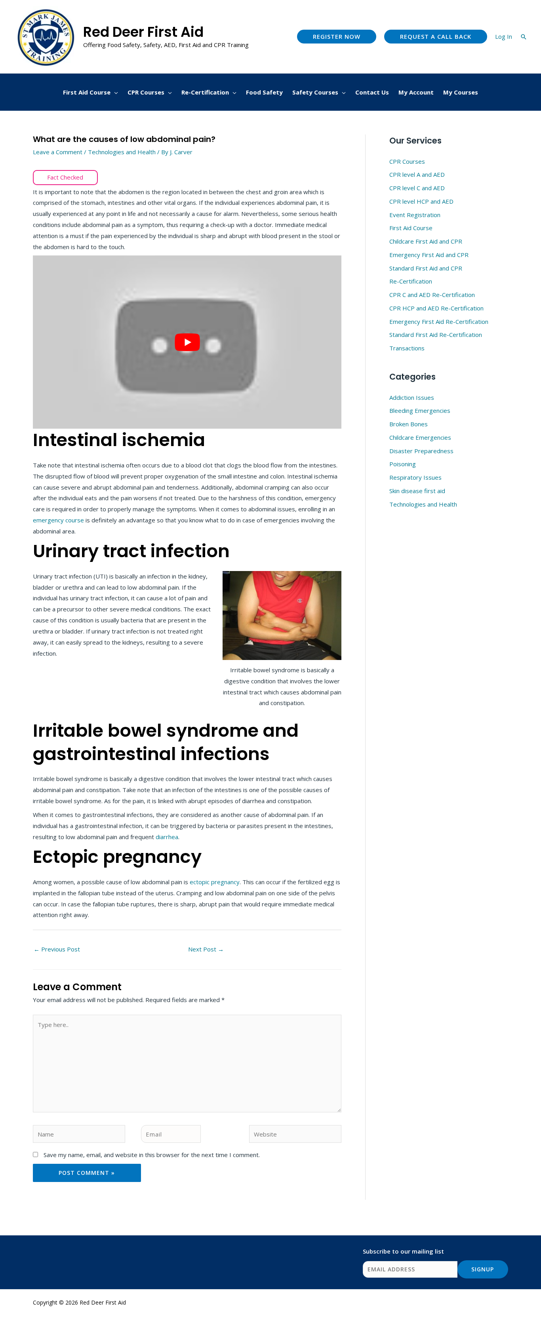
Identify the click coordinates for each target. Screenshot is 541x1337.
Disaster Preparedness (421, 451)
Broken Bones (408, 424)
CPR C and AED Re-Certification (432, 295)
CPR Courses (407, 161)
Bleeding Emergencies (419, 410)
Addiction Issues (411, 397)
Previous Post (57, 949)
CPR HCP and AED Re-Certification (436, 308)
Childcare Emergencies (420, 437)
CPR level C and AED (417, 188)
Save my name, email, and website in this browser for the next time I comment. (152, 1155)
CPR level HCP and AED (421, 201)
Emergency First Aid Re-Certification (438, 321)
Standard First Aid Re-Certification (435, 335)
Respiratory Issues (415, 477)
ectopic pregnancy (215, 882)
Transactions (407, 348)
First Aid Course (410, 228)
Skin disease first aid (417, 491)
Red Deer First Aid (143, 32)
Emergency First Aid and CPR (429, 255)
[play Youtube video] (187, 342)
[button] (336, 36)
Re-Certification (410, 281)
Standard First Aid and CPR (425, 268)
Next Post (206, 949)
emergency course (58, 520)
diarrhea (167, 837)
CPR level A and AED (417, 174)
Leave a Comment (57, 152)
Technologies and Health (122, 152)
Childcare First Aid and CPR (425, 241)
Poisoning (402, 464)
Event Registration (414, 215)
